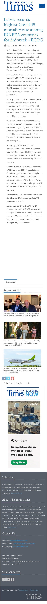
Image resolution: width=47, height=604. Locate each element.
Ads (28, 383)
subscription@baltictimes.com (24, 543)
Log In (19, 383)
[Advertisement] (23, 252)
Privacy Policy (34, 590)
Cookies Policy (23, 590)
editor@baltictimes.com (18, 540)
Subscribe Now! (16, 493)
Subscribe (8, 383)
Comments (10, 282)
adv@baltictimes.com (20, 546)
